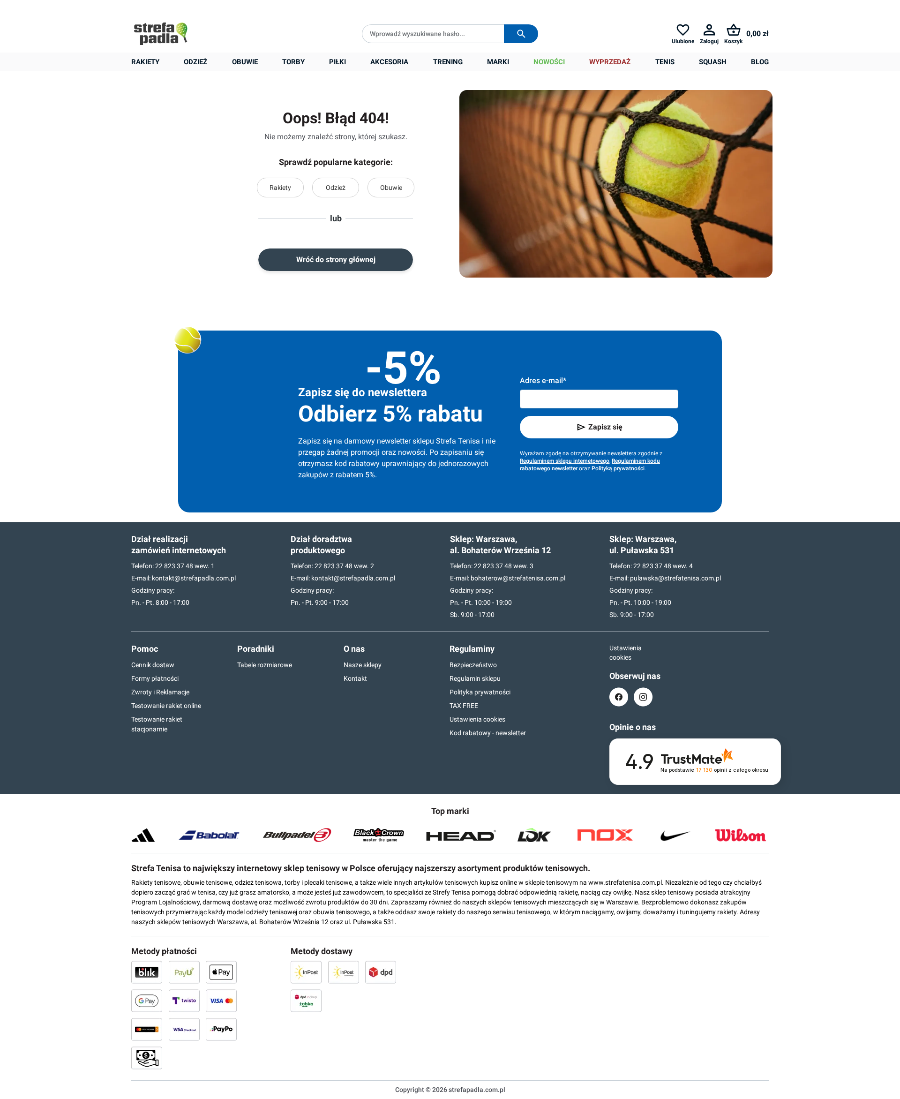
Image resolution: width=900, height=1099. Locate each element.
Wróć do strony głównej (335, 259)
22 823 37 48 (174, 566)
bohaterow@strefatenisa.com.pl (518, 578)
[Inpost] (306, 972)
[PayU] (184, 972)
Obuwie (391, 187)
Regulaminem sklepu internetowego (564, 461)
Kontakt (355, 678)
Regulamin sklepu (475, 678)
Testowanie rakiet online (166, 705)
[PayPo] (221, 1029)
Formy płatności (155, 678)
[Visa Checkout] (184, 1029)
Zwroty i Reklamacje (160, 692)
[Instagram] (643, 697)
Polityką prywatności (618, 468)
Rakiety (280, 187)
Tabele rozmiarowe (264, 665)
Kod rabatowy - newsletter (488, 733)
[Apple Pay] (221, 972)
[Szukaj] (521, 33)
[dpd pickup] (306, 1000)
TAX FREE (464, 705)
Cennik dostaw (152, 665)
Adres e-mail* (543, 380)
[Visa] (221, 1000)
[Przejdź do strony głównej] (160, 34)
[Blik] (146, 972)
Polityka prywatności (480, 692)
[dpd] (380, 972)
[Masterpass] (146, 1029)
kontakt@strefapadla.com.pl (194, 578)
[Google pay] (146, 1000)
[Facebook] (618, 697)
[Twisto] (184, 1000)
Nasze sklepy (363, 665)
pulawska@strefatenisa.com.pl (675, 578)
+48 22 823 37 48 (199, 7)
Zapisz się (605, 426)
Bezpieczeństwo (473, 665)
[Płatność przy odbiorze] (146, 1057)
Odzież (335, 187)
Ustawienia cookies (477, 719)
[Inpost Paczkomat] (343, 972)
